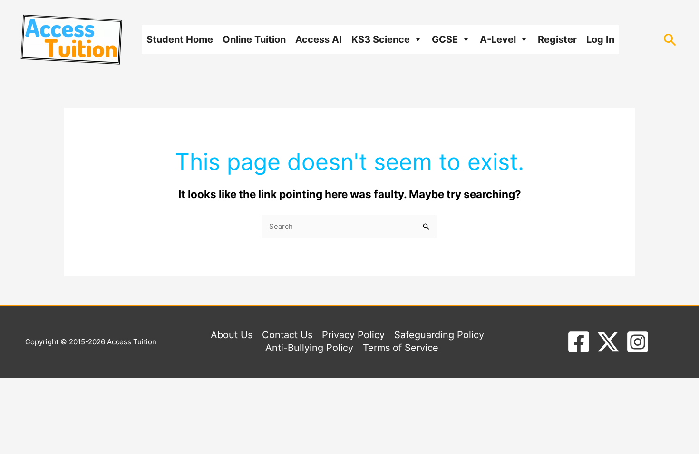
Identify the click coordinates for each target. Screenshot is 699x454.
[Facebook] (579, 342)
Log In (600, 39)
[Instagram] (638, 342)
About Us (231, 334)
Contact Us (287, 334)
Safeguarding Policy (439, 334)
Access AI (318, 39)
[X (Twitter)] (608, 342)
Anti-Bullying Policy (309, 347)
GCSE (445, 39)
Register (557, 39)
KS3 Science (380, 39)
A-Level (498, 39)
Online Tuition (254, 39)
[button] (670, 39)
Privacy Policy (353, 334)
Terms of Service (400, 347)
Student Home (179, 39)
